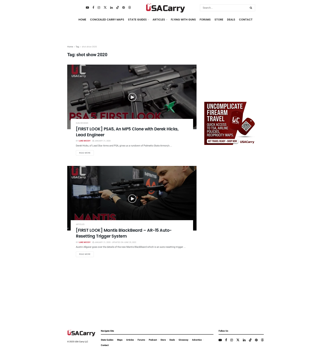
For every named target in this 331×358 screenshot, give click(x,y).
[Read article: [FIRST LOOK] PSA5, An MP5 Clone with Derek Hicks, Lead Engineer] (132, 97)
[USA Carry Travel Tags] (230, 123)
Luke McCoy (85, 140)
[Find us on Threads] (129, 8)
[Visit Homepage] (165, 8)
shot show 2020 (89, 46)
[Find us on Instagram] (99, 8)
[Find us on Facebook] (93, 8)
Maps (120, 339)
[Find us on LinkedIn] (111, 8)
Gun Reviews (82, 123)
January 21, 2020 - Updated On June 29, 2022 (115, 242)
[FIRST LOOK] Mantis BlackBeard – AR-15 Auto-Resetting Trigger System (124, 233)
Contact (246, 19)
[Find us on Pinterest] (123, 8)
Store (163, 339)
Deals (172, 339)
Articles (80, 224)
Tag (77, 46)
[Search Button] (251, 7)
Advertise (197, 339)
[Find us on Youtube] (87, 8)
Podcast (153, 339)
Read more (86, 152)
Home (82, 19)
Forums (141, 339)
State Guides (107, 339)
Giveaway (183, 339)
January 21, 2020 (102, 140)
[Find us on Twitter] (105, 8)
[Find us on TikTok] (117, 8)
